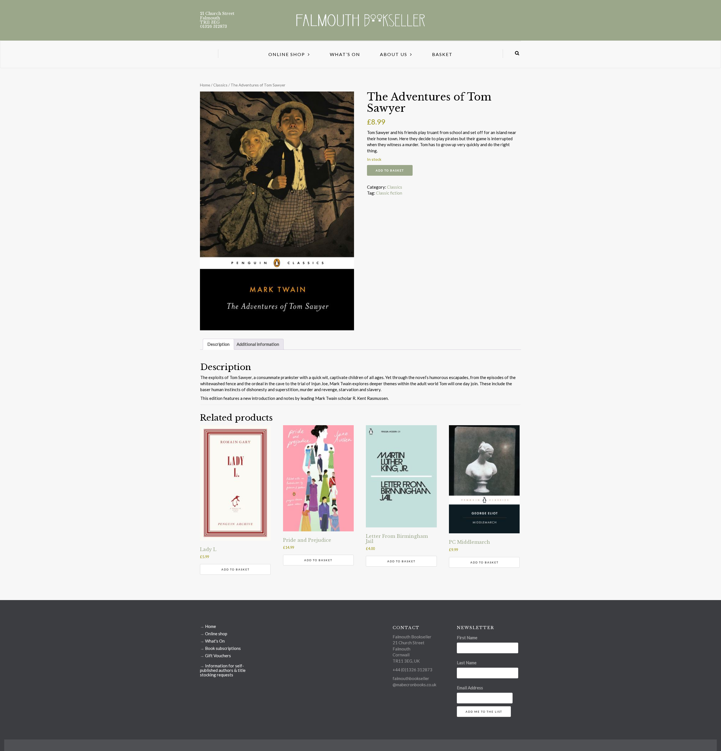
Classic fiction (389, 192)
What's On (215, 640)
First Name (467, 637)
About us (393, 54)
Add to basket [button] (235, 569)
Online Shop (286, 54)
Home (205, 85)
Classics (220, 85)
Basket (442, 54)
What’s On (345, 54)
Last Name (467, 662)
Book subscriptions (223, 648)
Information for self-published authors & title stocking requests (223, 670)
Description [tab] (218, 344)
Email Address (470, 687)
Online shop (216, 633)
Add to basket (390, 170)
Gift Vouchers (218, 655)
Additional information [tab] (258, 344)
